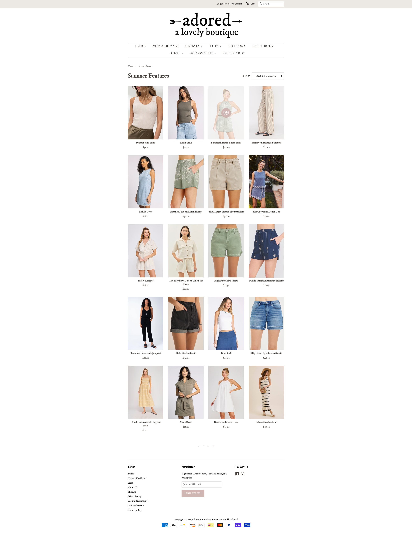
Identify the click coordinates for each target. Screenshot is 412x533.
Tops (215, 46)
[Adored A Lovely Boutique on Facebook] (237, 474)
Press (130, 483)
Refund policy (134, 510)
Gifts (175, 53)
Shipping (132, 492)
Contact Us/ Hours (137, 478)
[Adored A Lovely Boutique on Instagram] (242, 474)
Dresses (193, 46)
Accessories (202, 53)
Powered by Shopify (229, 519)
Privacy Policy (134, 496)
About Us (132, 487)
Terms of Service (136, 505)
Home (140, 46)
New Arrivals (165, 46)
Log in (220, 3)
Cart (252, 3)
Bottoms (237, 46)
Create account (235, 3)
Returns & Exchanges (138, 501)
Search (131, 473)
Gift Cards (234, 53)
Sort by (246, 76)
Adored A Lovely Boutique (205, 519)
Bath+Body (263, 46)
